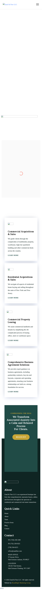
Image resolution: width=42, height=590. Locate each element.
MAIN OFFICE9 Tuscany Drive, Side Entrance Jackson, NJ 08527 (18, 557)
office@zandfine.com (15, 551)
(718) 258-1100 (15, 540)
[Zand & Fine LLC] (10, 4)
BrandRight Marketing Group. (21, 583)
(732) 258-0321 (15, 544)
